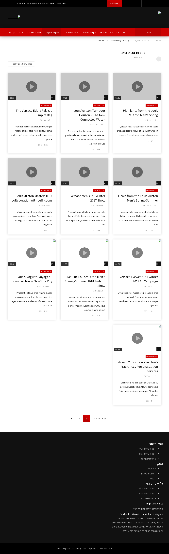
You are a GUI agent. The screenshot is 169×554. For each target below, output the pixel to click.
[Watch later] (151, 3)
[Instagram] (144, 3)
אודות (20, 32)
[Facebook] (125, 3)
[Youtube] (138, 3)
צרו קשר (125, 32)
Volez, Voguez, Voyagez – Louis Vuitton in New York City (32, 279)
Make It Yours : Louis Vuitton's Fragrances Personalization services (137, 366)
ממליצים (103, 32)
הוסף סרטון (114, 3)
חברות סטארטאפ (151, 105)
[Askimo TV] (14, 17)
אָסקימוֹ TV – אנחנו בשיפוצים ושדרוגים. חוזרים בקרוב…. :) (29, 3)
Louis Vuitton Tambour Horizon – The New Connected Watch (89, 115)
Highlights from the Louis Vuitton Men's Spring (140, 112)
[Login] (158, 3)
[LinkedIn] (131, 3)
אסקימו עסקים (53, 32)
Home (158, 40)
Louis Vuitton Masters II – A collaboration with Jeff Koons (32, 198)
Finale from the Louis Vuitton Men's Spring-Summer (138, 198)
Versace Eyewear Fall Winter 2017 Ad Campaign (139, 279)
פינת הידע (114, 32)
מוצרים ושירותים (34, 32)
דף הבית (11, 32)
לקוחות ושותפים (89, 32)
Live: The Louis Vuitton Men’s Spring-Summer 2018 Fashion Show (85, 281)
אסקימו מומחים (72, 32)
